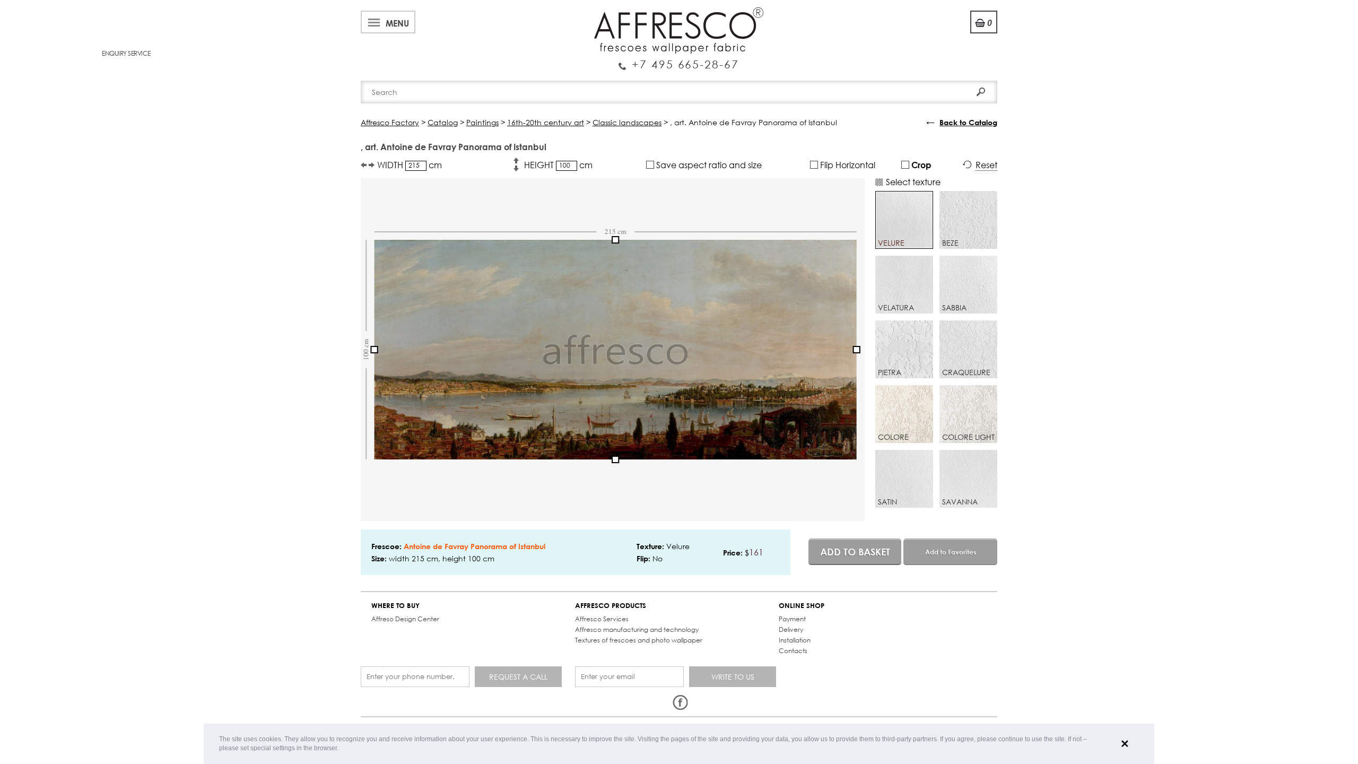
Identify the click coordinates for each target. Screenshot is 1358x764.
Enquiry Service (678, 60)
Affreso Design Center (405, 618)
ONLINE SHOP (801, 606)
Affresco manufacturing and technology (637, 629)
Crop (920, 165)
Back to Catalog (968, 122)
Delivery (791, 629)
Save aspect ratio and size (708, 164)
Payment (792, 618)
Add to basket (855, 552)
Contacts (793, 650)
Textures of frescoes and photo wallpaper (638, 640)
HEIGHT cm (558, 164)
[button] (341, 749)
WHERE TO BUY (395, 606)
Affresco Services (602, 618)
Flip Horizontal (846, 164)
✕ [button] (1124, 744)
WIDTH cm (409, 164)
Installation (795, 640)
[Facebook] (680, 703)
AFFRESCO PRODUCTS (610, 606)
